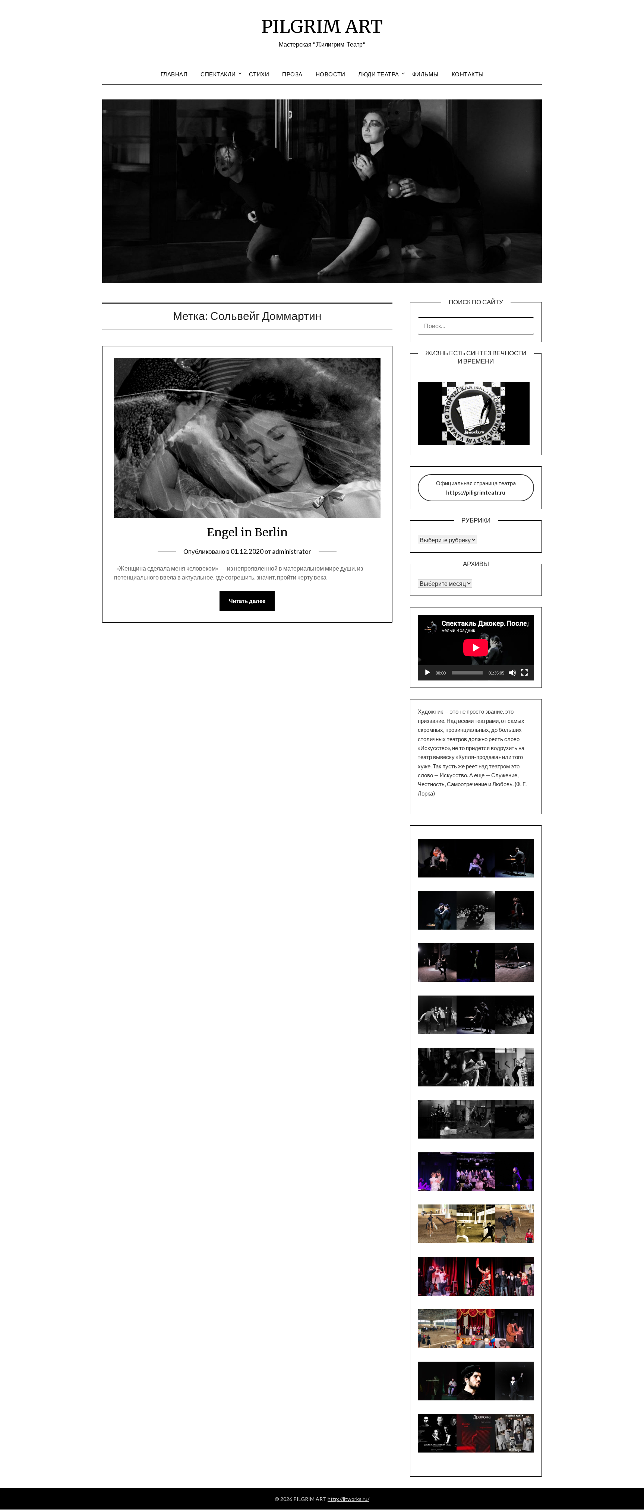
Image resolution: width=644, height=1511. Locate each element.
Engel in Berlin (247, 532)
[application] (476, 647)
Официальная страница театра (476, 487)
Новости (330, 74)
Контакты (468, 74)
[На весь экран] (524, 672)
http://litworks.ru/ (348, 1499)
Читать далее (247, 600)
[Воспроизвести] (427, 672)
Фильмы (425, 74)
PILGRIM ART (322, 26)
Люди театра (378, 74)
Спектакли (218, 74)
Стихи (259, 74)
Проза (292, 74)
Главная (174, 74)
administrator (291, 551)
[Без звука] (512, 672)
